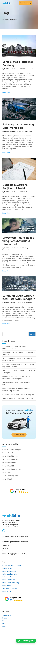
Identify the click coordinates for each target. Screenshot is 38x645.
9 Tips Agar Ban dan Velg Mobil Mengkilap (18, 126)
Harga (4, 618)
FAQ (3, 624)
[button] (19, 491)
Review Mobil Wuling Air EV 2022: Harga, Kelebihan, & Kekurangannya (16, 377)
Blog (3, 621)
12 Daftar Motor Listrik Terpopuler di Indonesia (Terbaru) (15, 347)
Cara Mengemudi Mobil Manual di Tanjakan (18, 395)
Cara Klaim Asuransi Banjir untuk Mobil (15, 186)
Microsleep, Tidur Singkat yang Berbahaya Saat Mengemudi (18, 241)
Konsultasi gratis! (27, 641)
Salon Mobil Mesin (9, 466)
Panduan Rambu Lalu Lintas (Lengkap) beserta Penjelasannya (16, 390)
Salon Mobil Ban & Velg (11, 469)
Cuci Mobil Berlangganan (12, 449)
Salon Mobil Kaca (9, 462)
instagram (3, 530)
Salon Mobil (7, 479)
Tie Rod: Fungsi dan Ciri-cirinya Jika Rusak (17, 398)
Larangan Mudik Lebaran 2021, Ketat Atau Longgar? (18, 297)
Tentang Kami (7, 615)
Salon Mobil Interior (10, 456)
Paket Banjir (7, 472)
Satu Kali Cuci (7, 453)
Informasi (30, 69)
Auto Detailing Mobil (10, 476)
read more (6, 92)
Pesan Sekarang (25, 3)
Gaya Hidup (29, 248)
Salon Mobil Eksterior (11, 459)
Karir (4, 627)
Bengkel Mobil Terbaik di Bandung (17, 63)
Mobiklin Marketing (10, 69)
